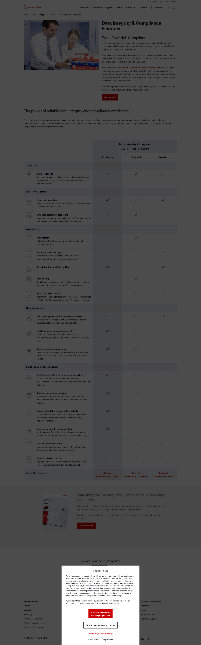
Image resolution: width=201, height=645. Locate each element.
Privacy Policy (93, 640)
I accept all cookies (100, 614)
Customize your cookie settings (100, 634)
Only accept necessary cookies (100, 625)
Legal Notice (108, 640)
